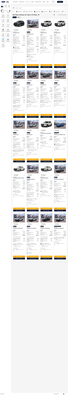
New (2, 5)
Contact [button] (60, 1)
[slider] (1, 10)
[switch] (2, 6)
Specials (32, 1)
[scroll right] (65, 11)
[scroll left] (14, 11)
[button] (66, 2)
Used (8, 5)
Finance (43, 1)
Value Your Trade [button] (19, 116)
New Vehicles (15, 1)
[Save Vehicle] (24, 30)
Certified (5, 5)
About (48, 1)
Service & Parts (38, 1)
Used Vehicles (21, 1)
